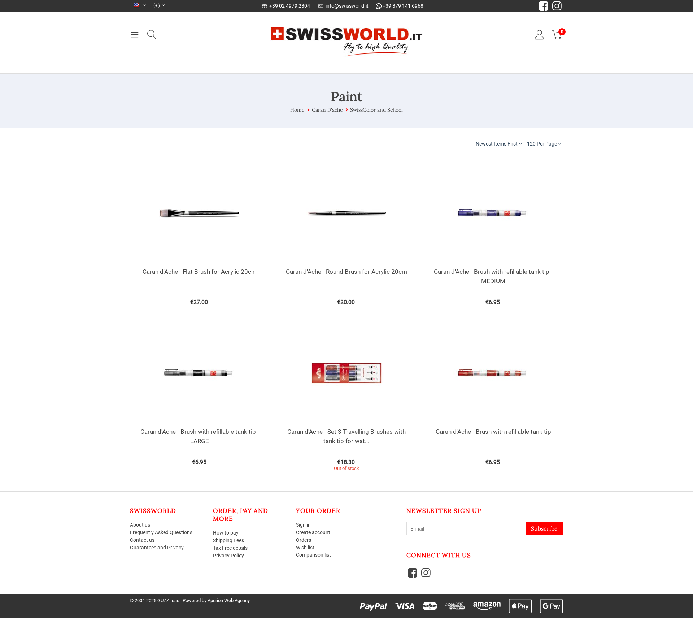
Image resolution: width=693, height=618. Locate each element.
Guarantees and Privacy (157, 547)
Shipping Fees (228, 540)
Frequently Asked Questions (161, 532)
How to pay (226, 533)
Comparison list (313, 555)
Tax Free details (230, 548)
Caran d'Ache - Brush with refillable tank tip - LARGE (199, 436)
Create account (313, 532)
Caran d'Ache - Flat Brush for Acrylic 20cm (200, 271)
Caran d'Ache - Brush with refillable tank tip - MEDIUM (493, 276)
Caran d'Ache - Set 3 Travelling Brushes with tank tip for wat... (346, 436)
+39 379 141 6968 (402, 6)
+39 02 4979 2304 (288, 6)
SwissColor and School (376, 110)
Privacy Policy (228, 555)
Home (297, 110)
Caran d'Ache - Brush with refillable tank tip (493, 431)
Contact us (142, 540)
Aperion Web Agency (229, 600)
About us (140, 525)
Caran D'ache (327, 110)
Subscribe (544, 528)
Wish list (305, 547)
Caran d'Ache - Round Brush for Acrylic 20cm (346, 271)
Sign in (303, 525)
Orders (303, 540)
